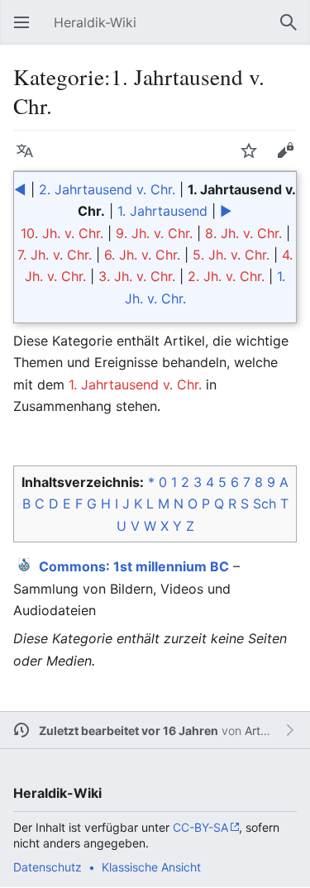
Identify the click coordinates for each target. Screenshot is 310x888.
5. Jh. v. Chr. (231, 254)
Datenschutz (47, 867)
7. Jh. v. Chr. (54, 254)
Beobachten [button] (254, 158)
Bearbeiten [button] (290, 158)
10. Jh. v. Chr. (62, 233)
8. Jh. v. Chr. (243, 233)
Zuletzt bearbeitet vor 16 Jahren (128, 730)
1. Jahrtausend (162, 211)
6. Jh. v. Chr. (142, 254)
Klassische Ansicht (151, 867)
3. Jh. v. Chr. (136, 276)
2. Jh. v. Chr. (226, 276)
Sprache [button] (30, 158)
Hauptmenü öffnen (26, 30)
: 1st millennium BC (134, 566)
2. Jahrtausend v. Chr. (107, 189)
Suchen (293, 30)
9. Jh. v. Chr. (154, 233)
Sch (264, 503)
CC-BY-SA (200, 827)
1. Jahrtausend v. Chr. (135, 384)
